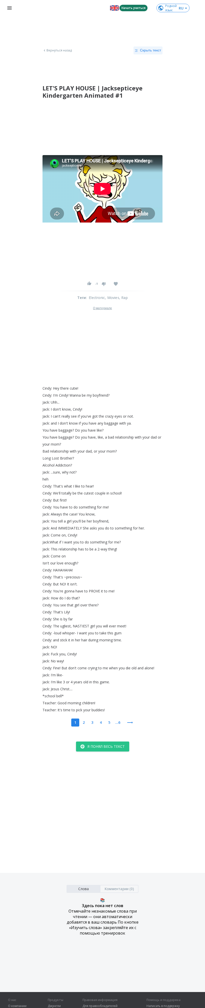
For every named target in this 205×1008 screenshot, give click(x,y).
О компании (17, 1006)
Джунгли (54, 1006)
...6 (117, 722)
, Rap (123, 297)
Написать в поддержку (163, 1006)
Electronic (97, 297)
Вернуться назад (59, 50)
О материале (102, 308)
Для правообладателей (100, 1006)
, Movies (112, 297)
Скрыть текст (150, 50)
